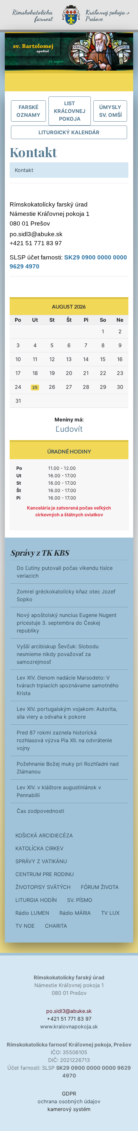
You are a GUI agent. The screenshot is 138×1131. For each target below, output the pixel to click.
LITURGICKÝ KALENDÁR (69, 132)
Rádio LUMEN (32, 913)
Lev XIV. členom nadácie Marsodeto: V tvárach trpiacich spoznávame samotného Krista (68, 685)
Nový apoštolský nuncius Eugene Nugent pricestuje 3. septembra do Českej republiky (66, 623)
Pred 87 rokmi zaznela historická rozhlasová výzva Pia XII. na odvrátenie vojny (64, 740)
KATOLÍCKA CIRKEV (39, 848)
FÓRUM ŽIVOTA (100, 887)
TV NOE (25, 926)
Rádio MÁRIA (75, 913)
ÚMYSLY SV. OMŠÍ (110, 111)
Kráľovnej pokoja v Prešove (107, 15)
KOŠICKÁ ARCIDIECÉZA (44, 835)
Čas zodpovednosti (40, 811)
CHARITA (56, 926)
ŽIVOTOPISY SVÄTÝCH (43, 887)
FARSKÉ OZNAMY (28, 111)
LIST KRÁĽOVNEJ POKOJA (69, 111)
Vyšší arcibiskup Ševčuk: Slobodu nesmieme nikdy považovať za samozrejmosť (58, 654)
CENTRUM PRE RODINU (44, 874)
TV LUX (110, 913)
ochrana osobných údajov (69, 1101)
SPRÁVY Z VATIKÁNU (41, 861)
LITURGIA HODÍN (36, 900)
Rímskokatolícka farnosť (32, 15)
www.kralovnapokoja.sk (69, 1026)
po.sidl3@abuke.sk (36, 234)
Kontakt (24, 170)
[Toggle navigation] (19, 82)
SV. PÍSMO (79, 900)
